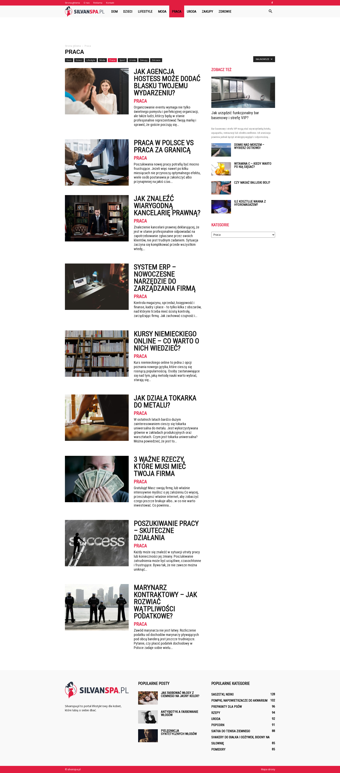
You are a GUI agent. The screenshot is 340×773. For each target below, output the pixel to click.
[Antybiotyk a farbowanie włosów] (148, 716)
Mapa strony (268, 769)
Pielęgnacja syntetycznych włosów (179, 732)
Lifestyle (145, 11)
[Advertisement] (170, 31)
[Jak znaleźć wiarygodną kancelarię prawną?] (97, 218)
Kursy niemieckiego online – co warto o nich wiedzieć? (166, 341)
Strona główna (72, 2)
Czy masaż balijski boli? (252, 182)
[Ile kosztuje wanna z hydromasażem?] (221, 207)
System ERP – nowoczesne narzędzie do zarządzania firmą (165, 278)
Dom (114, 11)
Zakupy (207, 11)
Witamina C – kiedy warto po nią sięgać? (252, 165)
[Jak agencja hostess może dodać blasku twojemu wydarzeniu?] (97, 91)
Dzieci (127, 11)
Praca (176, 11)
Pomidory (218, 749)
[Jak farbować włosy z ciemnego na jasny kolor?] (148, 698)
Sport (122, 60)
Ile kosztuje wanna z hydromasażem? (250, 203)
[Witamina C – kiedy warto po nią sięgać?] (221, 169)
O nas (87, 2)
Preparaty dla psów (226, 707)
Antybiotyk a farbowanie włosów (179, 713)
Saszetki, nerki (222, 694)
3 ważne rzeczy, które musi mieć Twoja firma (160, 466)
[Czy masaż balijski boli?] (221, 188)
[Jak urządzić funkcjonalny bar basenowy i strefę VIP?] (243, 92)
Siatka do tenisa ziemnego (230, 731)
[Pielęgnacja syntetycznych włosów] (148, 735)
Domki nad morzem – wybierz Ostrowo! (249, 146)
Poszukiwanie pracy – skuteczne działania (166, 530)
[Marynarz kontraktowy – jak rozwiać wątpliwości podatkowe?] (97, 607)
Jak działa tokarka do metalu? (165, 401)
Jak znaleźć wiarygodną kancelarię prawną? (167, 205)
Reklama (97, 2)
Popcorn (217, 725)
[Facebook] (272, 3)
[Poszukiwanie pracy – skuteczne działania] (97, 543)
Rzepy (215, 713)
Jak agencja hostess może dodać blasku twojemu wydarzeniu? (167, 82)
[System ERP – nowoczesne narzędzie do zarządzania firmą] (97, 287)
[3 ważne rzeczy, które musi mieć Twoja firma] (97, 479)
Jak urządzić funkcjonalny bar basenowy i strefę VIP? (235, 115)
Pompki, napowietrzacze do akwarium (239, 700)
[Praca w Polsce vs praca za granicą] (97, 162)
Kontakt (110, 2)
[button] (270, 11)
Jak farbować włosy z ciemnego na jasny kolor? (180, 694)
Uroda (191, 11)
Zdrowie (225, 11)
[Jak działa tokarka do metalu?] (97, 417)
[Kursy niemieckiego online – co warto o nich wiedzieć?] (97, 353)
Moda (162, 11)
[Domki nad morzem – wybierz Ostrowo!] (221, 150)
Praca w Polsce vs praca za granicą (164, 146)
